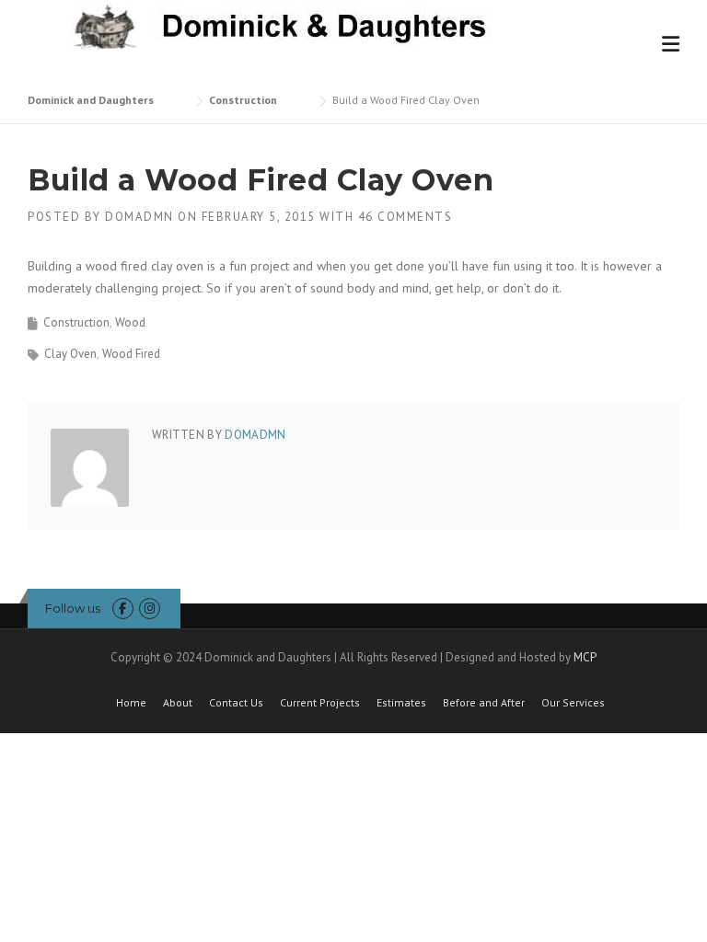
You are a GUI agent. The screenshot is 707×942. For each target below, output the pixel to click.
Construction (76, 322)
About (177, 702)
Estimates (401, 702)
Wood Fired (131, 354)
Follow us (72, 608)
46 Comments (405, 216)
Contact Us (236, 702)
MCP (585, 657)
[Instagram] (149, 608)
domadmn (139, 216)
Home (131, 702)
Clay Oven (70, 354)
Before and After (484, 702)
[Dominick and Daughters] (275, 25)
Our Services (573, 702)
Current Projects (320, 702)
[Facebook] (122, 608)
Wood (130, 322)
